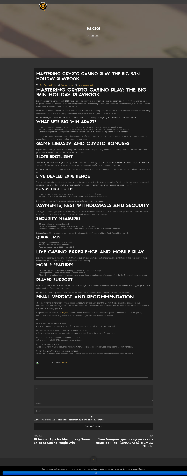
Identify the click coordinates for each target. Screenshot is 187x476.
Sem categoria (67, 85)
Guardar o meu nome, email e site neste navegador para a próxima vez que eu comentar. (69, 420)
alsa (64, 363)
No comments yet (85, 85)
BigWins (65, 312)
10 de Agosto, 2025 (47, 85)
